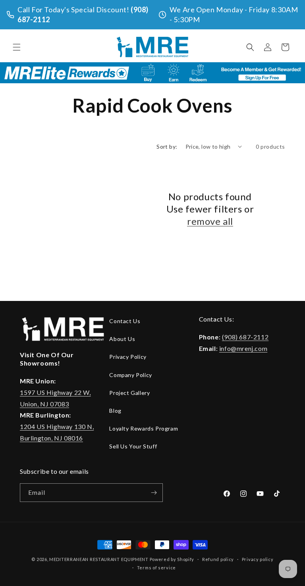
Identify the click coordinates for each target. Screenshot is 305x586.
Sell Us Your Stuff (133, 446)
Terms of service (156, 567)
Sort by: (166, 146)
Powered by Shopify (172, 559)
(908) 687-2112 (245, 337)
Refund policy (218, 559)
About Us (122, 338)
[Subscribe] (153, 492)
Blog (115, 410)
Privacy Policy (127, 356)
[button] (16, 47)
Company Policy (130, 375)
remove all (210, 221)
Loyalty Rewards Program (143, 428)
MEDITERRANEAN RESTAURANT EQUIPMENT (99, 559)
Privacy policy (258, 559)
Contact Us (124, 321)
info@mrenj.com (243, 348)
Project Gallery (129, 392)
